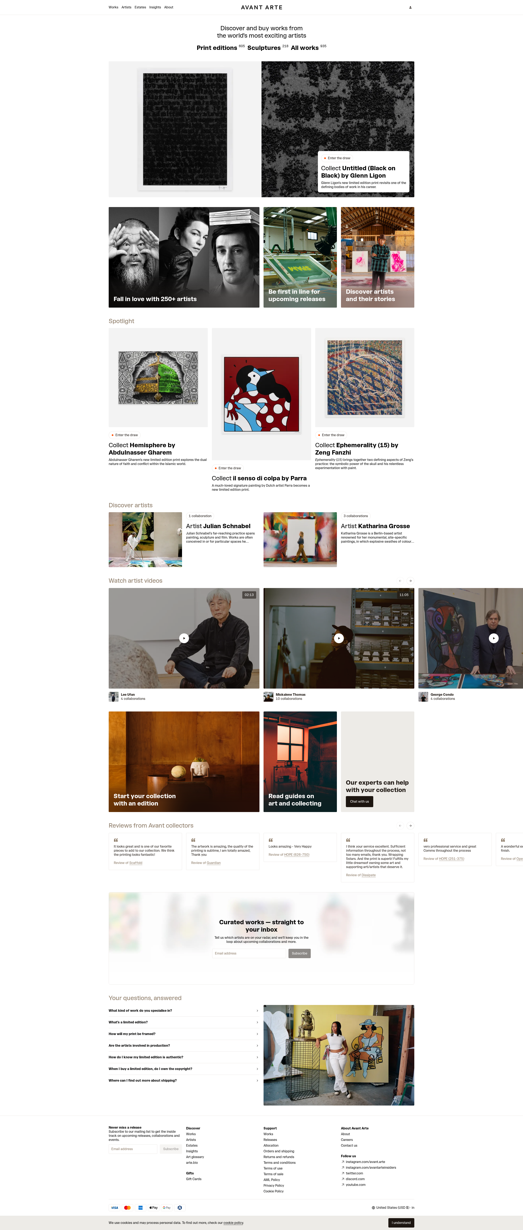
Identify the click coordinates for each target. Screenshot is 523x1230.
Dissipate (369, 875)
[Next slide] (410, 581)
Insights (155, 7)
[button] (184, 638)
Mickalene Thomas (291, 695)
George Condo (442, 695)
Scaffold (135, 863)
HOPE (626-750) (296, 855)
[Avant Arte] (261, 7)
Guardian (214, 863)
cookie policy (233, 1223)
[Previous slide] (400, 581)
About (168, 7)
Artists (126, 7)
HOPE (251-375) (451, 859)
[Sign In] (410, 7)
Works (113, 7)
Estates (140, 7)
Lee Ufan (128, 695)
